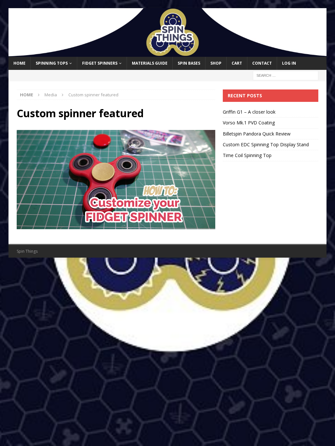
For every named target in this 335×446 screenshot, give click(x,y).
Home (19, 63)
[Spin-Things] (168, 53)
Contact (262, 63)
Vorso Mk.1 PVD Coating (249, 122)
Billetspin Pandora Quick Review (257, 134)
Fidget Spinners (99, 63)
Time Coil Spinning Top (247, 155)
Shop (215, 63)
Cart (237, 63)
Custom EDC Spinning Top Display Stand (266, 144)
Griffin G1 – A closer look (249, 112)
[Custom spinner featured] (116, 225)
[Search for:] (285, 75)
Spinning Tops (52, 63)
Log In (289, 63)
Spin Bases (189, 63)
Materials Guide (150, 63)
